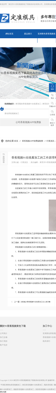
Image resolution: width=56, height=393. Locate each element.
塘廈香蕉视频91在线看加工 (23, 389)
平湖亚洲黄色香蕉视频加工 (11, 385)
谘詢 (52, 89)
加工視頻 (3, 341)
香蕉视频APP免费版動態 (32, 141)
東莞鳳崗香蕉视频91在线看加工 (28, 104)
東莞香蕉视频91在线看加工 (32, 385)
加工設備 (3, 337)
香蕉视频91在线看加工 (23, 175)
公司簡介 (3, 333)
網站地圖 (3, 392)
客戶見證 (3, 345)
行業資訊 (50, 141)
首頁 (16, 141)
